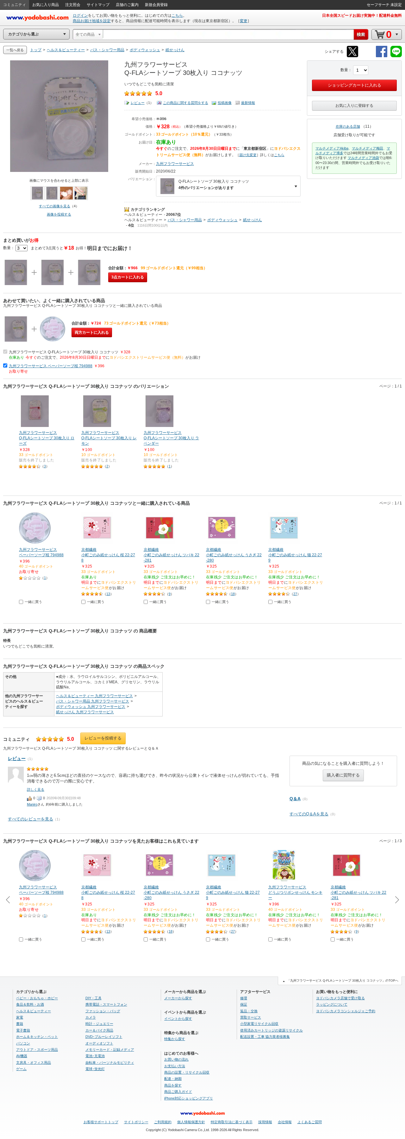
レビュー (138, 103)
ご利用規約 (162, 1122)
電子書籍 (23, 1030)
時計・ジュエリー (99, 1024)
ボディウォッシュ (222, 220)
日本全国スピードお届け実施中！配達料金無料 (362, 15)
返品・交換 (249, 1011)
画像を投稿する (59, 214)
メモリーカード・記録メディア (109, 1049)
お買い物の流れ (176, 1059)
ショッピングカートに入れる (354, 85)
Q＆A (295, 798)
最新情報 (248, 103)
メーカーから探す (178, 998)
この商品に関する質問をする (185, 103)
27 (295, 594)
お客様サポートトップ (101, 1122)
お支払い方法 (174, 1066)
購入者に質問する (343, 775)
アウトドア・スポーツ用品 (37, 1049)
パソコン (23, 1043)
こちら (177, 15)
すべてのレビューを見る (30, 819)
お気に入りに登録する (354, 105)
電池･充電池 (95, 1056)
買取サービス (250, 1017)
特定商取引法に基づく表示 (231, 1122)
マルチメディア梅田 (367, 148)
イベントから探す (178, 1018)
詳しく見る (35, 789)
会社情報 (285, 1122)
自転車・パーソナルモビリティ (109, 1062)
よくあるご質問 (309, 1122)
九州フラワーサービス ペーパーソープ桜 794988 (50, 366)
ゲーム (21, 1069)
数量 (344, 70)
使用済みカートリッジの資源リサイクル (271, 1030)
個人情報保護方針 (191, 1122)
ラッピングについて (331, 1004)
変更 (243, 21)
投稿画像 (225, 103)
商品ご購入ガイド (178, 1091)
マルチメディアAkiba (331, 148)
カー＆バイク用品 (99, 1030)
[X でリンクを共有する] (352, 56)
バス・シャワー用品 (185, 220)
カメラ (90, 1017)
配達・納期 (173, 1079)
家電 (19, 1017)
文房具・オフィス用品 (33, 1062)
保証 (243, 1004)
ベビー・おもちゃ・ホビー (37, 998)
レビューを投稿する (103, 738)
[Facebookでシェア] (381, 56)
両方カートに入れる (92, 332)
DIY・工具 (93, 998)
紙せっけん (252, 220)
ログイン (80, 15)
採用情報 (265, 1122)
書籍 (19, 1024)
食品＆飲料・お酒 (30, 1004)
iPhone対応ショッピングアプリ (188, 1098)
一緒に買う (33, 602)
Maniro (32, 804)
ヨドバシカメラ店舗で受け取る (340, 998)
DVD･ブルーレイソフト (103, 1036)
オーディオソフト (99, 1043)
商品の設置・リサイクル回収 (186, 1072)
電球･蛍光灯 (95, 1069)
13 (108, 594)
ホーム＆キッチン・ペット (37, 1036)
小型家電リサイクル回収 (259, 1024)
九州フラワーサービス (175, 163)
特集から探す (174, 1039)
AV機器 (21, 1056)
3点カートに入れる (127, 277)
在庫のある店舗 (348, 126)
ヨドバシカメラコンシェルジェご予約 (345, 1011)
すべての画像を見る (54, 206)
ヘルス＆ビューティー (143, 214)
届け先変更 (248, 155)
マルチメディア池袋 (363, 158)
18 (233, 594)
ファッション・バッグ (102, 1011)
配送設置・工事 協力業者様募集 (265, 1036)
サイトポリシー (136, 1122)
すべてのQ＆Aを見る (309, 814)
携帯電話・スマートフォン (106, 1004)
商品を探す (173, 1085)
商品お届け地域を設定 (92, 21)
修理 (243, 998)
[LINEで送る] (396, 56)
